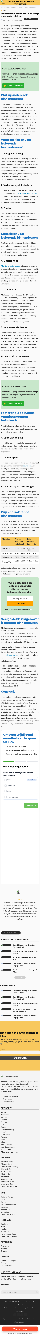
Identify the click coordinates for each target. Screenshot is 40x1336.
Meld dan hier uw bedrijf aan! (19, 1279)
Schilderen (5, 1248)
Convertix (13, 1308)
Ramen (4, 1137)
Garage (4, 1127)
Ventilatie (5, 1176)
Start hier (20, 603)
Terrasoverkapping (8, 1204)
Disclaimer (22, 1319)
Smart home (6, 1171)
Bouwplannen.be (8, 1081)
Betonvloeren (6, 1144)
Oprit (3, 1199)
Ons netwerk (6, 1265)
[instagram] (21, 1314)
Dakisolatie (5, 1134)
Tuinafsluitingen (7, 1197)
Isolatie (4, 1132)
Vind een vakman (20, 1329)
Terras (3, 1202)
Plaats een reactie (10, 933)
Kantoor (4, 1226)
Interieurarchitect (8, 1234)
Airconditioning (7, 1161)
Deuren (13, 7)
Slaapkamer (5, 1231)
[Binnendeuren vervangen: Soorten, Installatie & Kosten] (6, 1009)
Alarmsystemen (7, 1164)
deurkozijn (27, 466)
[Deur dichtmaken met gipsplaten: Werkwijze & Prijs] (6, 945)
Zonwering (5, 1209)
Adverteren (7, 1099)
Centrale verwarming (9, 1166)
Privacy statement (20, 1322)
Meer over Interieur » (9, 1236)
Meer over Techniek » (9, 1186)
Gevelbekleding (7, 1129)
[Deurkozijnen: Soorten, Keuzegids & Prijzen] (6, 970)
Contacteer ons (9, 1101)
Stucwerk (5, 1246)
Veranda (4, 1207)
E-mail (2, 1049)
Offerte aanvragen (8, 1261)
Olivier (20, 899)
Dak (2, 1124)
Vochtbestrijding (7, 1147)
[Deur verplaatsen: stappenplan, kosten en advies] (6, 951)
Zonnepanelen (7, 1184)
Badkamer (5, 1224)
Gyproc (4, 1251)
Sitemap (4, 1263)
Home (2, 7)
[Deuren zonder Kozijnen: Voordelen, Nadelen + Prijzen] (6, 990)
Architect (5, 1117)
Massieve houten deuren (11, 266)
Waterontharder (7, 1181)
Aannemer (5, 1115)
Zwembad (5, 1212)
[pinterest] (3, 925)
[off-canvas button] (3, 2)
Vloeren (4, 1142)
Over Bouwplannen (10, 1096)
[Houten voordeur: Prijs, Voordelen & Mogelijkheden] (6, 963)
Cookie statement (32, 1319)
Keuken (4, 1229)
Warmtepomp (6, 1179)
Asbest (4, 1112)
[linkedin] (25, 1314)
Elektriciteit (6, 1169)
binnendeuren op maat (10, 655)
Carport (4, 1120)
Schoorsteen (6, 1149)
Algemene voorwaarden (10, 1319)
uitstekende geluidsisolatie (26, 193)
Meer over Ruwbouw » (10, 1152)
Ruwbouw (7, 7)
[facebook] (14, 1314)
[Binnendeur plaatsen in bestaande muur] (6, 957)
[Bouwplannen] (20, 2)
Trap (3, 1139)
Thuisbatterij (6, 1174)
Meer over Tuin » (8, 1214)
